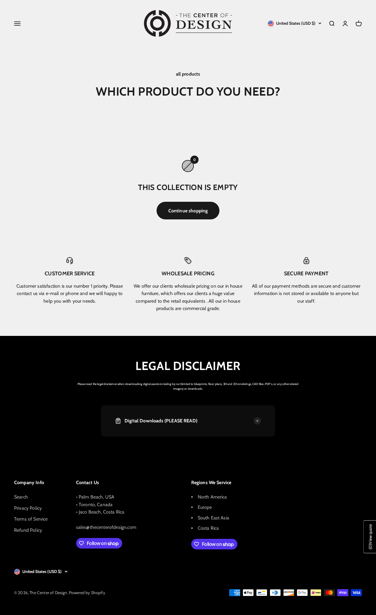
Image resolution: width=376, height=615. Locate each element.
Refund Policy (28, 530)
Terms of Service (31, 519)
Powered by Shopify (87, 592)
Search (21, 497)
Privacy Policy (28, 508)
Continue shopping (188, 211)
